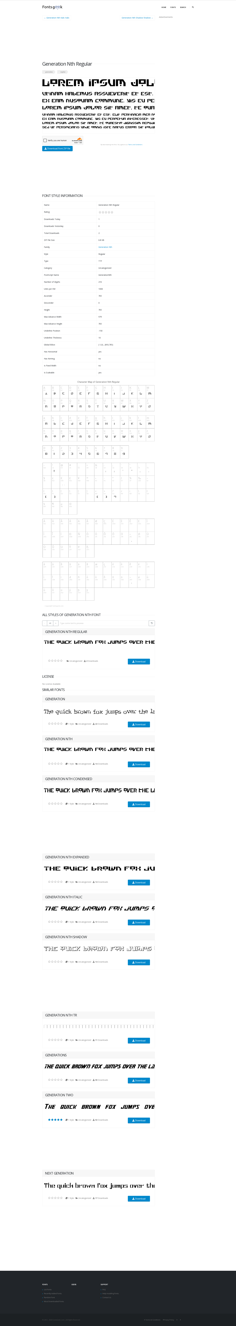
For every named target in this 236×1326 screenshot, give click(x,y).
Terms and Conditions (135, 144)
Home (163, 7)
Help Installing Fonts (110, 1293)
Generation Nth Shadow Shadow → (137, 17)
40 (50, 623)
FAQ (104, 1289)
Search (183, 7)
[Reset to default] (152, 623)
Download (140, 661)
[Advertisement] (98, 41)
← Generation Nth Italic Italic (56, 17)
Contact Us (106, 1297)
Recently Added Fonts (53, 1293)
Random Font (49, 1297)
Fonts (173, 7)
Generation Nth (105, 247)
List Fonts (48, 1289)
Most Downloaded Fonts (54, 1301)
